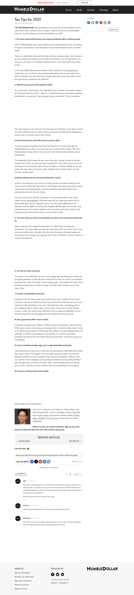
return (21, 328)
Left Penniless (24, 441)
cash (44, 163)
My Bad (42, 418)
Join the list (59, 430)
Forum (69, 9)
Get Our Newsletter (22, 573)
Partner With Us (63, 582)
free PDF (76, 412)
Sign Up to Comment (23, 581)
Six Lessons (54, 418)
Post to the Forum (22, 585)
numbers (35, 360)
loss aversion (42, 235)
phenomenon (72, 70)
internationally (32, 200)
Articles (91, 9)
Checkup (104, 9)
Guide (79, 9)
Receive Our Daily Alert (24, 577)
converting (69, 305)
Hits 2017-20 (74, 441)
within (41, 314)
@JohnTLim (37, 421)
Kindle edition (43, 415)
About (116, 9)
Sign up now (70, 427)
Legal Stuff (54, 582)
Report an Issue (21, 589)
